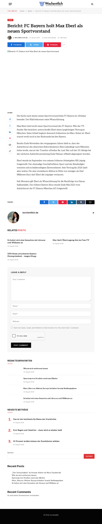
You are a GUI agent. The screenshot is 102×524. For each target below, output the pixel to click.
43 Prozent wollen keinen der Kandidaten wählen (36, 441)
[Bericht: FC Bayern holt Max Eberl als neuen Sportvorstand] (51, 78)
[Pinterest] (9, 138)
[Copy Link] (9, 151)
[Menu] (10, 4)
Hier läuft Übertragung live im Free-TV (71, 240)
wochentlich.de (21, 37)
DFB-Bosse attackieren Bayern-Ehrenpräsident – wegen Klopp (22, 255)
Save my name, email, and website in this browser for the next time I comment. (46, 328)
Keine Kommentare (50, 37)
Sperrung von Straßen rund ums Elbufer (40, 378)
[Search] (92, 4)
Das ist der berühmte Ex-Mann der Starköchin (34, 419)
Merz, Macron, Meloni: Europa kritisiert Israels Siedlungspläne (49, 388)
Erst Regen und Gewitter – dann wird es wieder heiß (37, 430)
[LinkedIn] (9, 132)
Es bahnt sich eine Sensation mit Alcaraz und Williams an (26, 241)
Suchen (10, 453)
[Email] (9, 144)
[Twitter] (9, 125)
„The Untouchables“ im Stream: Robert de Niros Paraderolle (36, 473)
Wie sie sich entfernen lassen (35, 368)
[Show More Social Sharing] (64, 44)
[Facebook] (9, 119)
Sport (10, 20)
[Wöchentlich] (51, 4)
